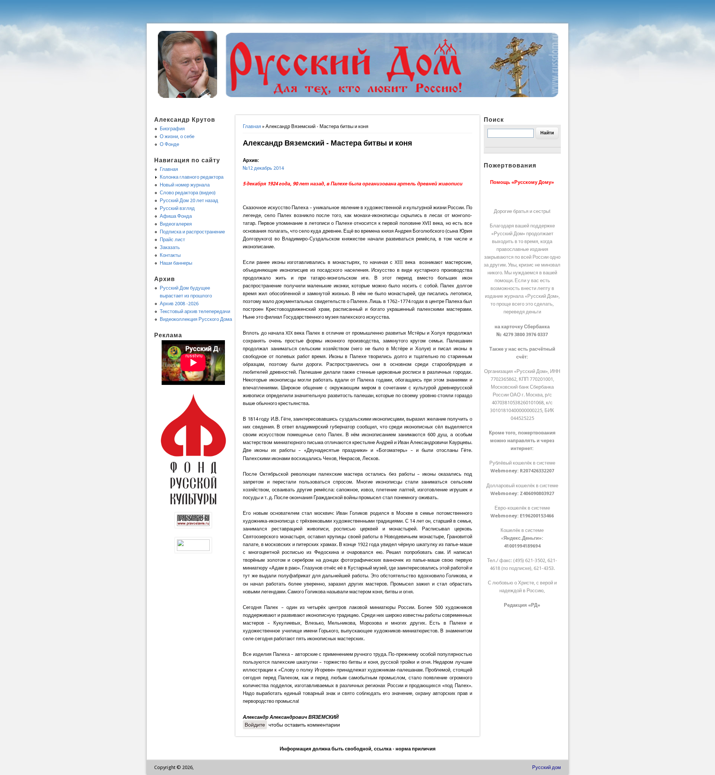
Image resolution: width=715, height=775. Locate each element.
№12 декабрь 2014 (263, 168)
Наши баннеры (176, 263)
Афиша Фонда (176, 216)
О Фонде (169, 144)
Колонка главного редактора (191, 177)
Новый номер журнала (185, 185)
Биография (172, 128)
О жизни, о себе (177, 136)
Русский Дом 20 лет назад (189, 200)
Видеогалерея (176, 224)
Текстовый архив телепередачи (195, 311)
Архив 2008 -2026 (179, 303)
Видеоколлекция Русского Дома (196, 319)
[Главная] (187, 96)
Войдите (255, 725)
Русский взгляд (177, 208)
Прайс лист (172, 239)
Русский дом (546, 767)
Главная (252, 126)
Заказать (170, 247)
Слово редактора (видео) (188, 192)
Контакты (170, 255)
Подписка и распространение (192, 232)
